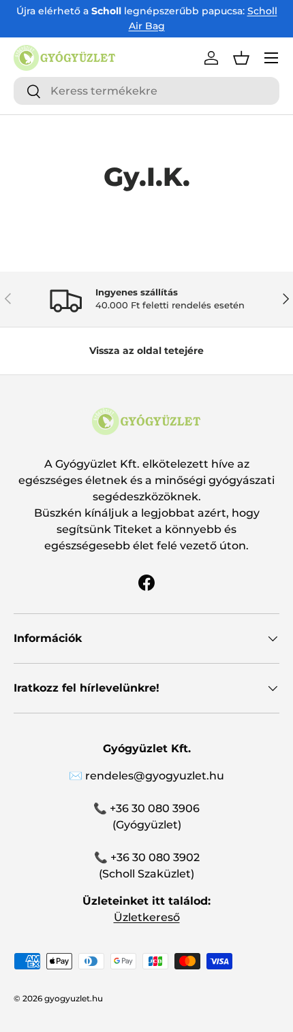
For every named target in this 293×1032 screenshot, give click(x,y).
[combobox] (146, 91)
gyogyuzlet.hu (73, 998)
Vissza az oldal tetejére (146, 350)
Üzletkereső (147, 917)
